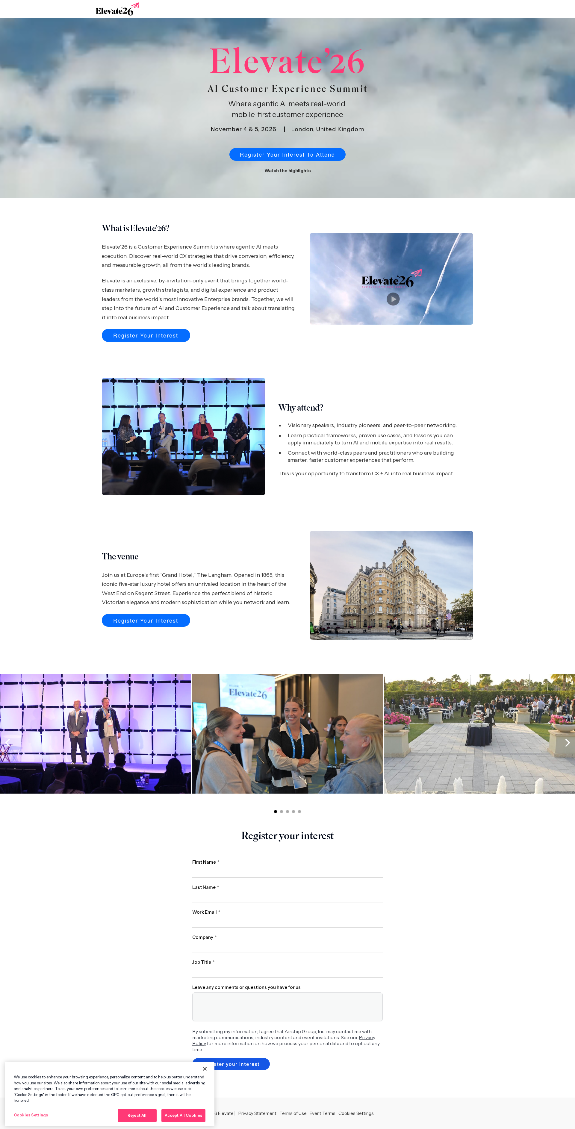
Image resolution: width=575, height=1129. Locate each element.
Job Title (203, 962)
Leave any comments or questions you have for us (246, 987)
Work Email (206, 912)
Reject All (137, 1115)
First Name (205, 862)
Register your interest (145, 335)
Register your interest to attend (287, 154)
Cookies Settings (31, 1115)
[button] (275, 811)
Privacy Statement (257, 1113)
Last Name (205, 887)
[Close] (204, 1068)
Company (204, 937)
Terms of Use (293, 1113)
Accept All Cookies (183, 1115)
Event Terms (322, 1113)
